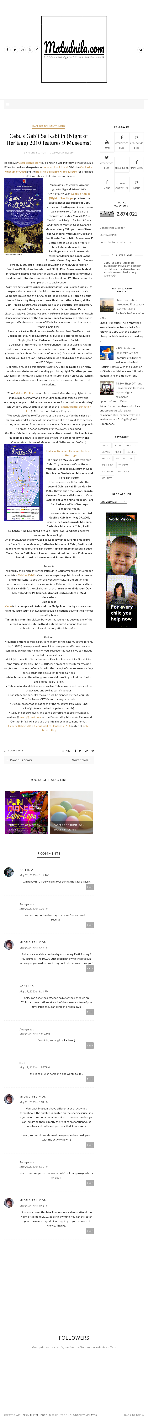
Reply (90, 887)
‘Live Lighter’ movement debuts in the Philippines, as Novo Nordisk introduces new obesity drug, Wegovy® (122, 270)
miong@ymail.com (30, 717)
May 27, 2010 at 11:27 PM (34, 1067)
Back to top (132, 1415)
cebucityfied (122, 168)
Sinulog (120, 458)
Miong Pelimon (33, 942)
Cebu (8, 606)
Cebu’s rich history (29, 162)
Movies (106, 451)
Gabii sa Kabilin (23, 393)
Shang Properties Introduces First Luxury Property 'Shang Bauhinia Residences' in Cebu (122, 308)
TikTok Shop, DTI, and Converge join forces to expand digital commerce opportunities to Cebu (122, 392)
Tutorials (123, 471)
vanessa (26, 986)
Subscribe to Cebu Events (115, 242)
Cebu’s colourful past (55, 167)
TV (131, 458)
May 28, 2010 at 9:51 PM (33, 1205)
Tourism (123, 465)
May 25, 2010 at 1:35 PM (33, 908)
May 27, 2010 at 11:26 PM (34, 1033)
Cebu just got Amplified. (119, 262)
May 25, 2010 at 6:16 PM (33, 947)
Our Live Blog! (108, 234)
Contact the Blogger (112, 227)
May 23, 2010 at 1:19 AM (34, 875)
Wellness (107, 478)
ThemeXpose (38, 1415)
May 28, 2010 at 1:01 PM (33, 1102)
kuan (107, 148)
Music (118, 451)
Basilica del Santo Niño (48, 126)
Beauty (105, 445)
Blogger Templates (83, 1415)
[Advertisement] (122, 662)
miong (106, 188)
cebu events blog (121, 145)
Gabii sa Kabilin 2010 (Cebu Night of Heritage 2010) (39, 726)
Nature (131, 451)
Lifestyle (131, 445)
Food (118, 445)
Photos (106, 458)
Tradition (107, 471)
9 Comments (15, 750)
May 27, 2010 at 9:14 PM (33, 991)
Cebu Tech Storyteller (121, 185)
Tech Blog (107, 465)
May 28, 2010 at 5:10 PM (33, 1166)
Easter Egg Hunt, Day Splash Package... (24, 827)
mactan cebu (137, 168)
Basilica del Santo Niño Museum (56, 171)
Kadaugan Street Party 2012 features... (70, 827)
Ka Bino (26, 869)
